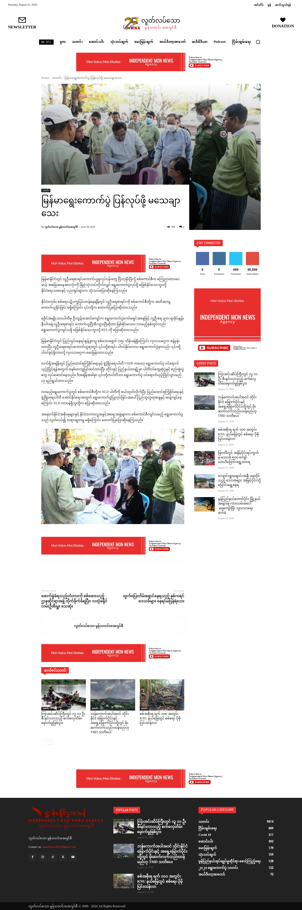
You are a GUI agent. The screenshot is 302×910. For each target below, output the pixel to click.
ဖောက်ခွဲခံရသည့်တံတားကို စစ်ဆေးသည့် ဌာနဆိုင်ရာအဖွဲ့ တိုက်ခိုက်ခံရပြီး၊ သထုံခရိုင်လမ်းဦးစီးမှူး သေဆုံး (74, 601)
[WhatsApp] (74, 571)
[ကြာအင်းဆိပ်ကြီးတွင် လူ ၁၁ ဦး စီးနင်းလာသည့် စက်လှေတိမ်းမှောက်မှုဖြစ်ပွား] (63, 695)
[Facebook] (45, 571)
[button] (258, 42)
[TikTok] (53, 857)
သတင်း (57, 78)
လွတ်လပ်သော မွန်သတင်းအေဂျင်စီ (61, 226)
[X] (55, 571)
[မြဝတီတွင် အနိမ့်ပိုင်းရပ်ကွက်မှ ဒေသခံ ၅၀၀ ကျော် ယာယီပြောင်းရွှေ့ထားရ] (204, 458)
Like (202, 253)
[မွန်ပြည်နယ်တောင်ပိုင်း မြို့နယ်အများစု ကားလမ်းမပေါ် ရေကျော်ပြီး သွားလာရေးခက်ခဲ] (204, 504)
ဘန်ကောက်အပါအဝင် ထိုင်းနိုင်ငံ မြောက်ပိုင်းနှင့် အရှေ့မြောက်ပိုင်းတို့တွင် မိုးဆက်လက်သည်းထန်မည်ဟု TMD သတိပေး (109, 723)
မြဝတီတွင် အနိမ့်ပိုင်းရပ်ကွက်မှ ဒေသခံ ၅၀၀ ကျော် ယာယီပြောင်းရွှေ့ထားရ (238, 458)
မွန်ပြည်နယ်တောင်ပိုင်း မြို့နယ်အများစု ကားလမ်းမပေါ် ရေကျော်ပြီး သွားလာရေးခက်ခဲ (239, 506)
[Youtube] (73, 857)
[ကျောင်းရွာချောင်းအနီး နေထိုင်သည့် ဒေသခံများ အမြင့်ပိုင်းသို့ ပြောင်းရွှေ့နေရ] (204, 481)
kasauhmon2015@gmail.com (59, 846)
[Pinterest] (64, 571)
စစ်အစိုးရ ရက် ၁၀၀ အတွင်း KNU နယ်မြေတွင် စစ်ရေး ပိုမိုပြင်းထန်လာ (160, 719)
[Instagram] (43, 857)
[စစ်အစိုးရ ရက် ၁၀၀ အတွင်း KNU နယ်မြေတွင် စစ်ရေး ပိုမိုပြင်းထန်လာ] (162, 695)
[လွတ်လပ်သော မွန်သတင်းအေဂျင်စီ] (58, 626)
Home (45, 78)
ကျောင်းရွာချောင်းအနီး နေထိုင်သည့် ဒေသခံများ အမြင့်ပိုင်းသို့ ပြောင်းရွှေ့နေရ (239, 481)
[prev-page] (43, 742)
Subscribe (252, 253)
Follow (219, 253)
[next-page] (50, 742)
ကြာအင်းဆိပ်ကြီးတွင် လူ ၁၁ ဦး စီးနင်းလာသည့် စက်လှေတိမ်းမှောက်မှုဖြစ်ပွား (63, 719)
